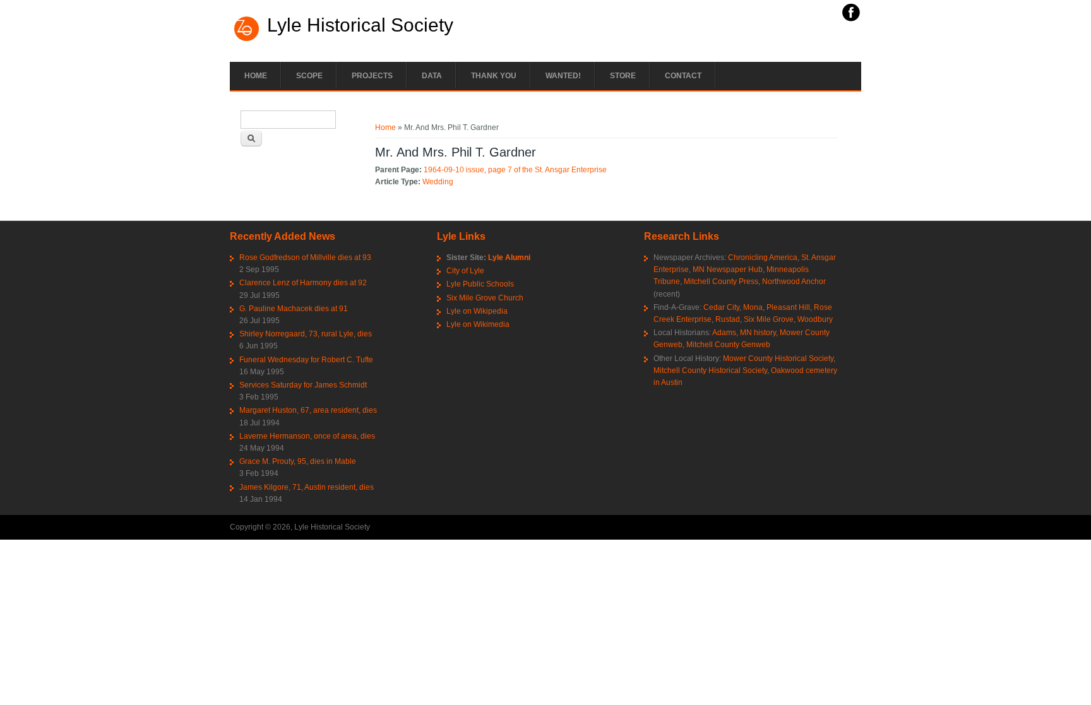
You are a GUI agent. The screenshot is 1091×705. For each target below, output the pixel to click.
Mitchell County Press (721, 281)
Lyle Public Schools (480, 284)
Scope (309, 75)
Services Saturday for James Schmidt (303, 385)
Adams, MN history (744, 332)
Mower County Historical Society (778, 358)
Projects (372, 75)
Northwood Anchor (794, 281)
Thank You (493, 75)
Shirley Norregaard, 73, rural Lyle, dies (305, 333)
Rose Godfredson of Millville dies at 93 (305, 257)
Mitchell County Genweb (728, 344)
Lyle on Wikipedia (477, 311)
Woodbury (815, 319)
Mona (753, 307)
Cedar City (721, 307)
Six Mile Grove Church (484, 297)
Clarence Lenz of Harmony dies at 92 (303, 282)
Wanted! (563, 75)
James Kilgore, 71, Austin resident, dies (306, 487)
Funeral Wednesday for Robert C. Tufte (306, 359)
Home (255, 75)
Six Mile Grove (769, 319)
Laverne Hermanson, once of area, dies (307, 436)
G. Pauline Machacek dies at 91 (293, 308)
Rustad (727, 319)
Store (623, 75)
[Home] (247, 39)
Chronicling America (762, 257)
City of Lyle (465, 270)
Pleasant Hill (788, 307)
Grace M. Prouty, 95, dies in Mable (297, 461)
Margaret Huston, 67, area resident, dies (308, 410)
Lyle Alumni (509, 257)
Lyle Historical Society (360, 25)
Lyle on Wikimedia (478, 324)
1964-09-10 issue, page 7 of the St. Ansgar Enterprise (515, 169)
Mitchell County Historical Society (710, 370)
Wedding (437, 181)
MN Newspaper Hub (728, 269)
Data (432, 75)
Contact (683, 75)
